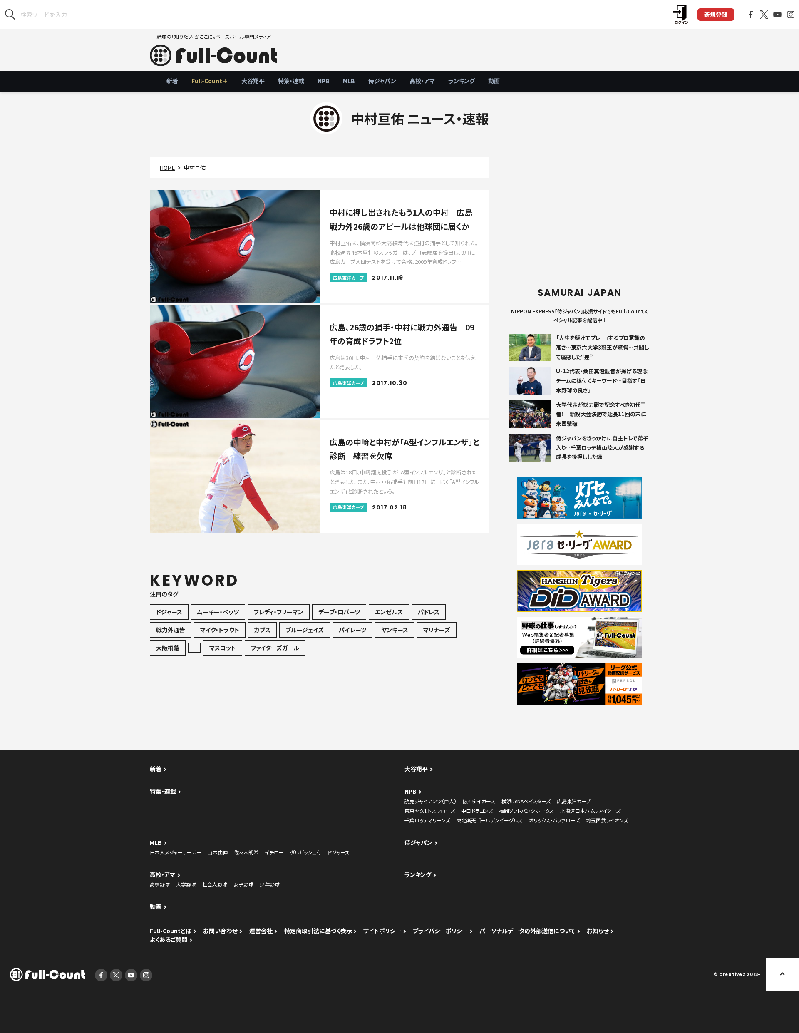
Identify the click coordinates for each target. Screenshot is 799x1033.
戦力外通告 (170, 630)
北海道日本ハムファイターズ (590, 810)
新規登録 (715, 14)
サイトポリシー (382, 930)
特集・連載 (291, 81)
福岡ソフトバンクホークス (526, 810)
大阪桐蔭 (167, 647)
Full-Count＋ (209, 81)
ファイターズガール (275, 647)
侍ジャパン (382, 81)
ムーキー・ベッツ (218, 612)
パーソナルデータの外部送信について (527, 930)
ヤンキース (394, 630)
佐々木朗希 (246, 852)
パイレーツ (352, 630)
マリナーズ (436, 630)
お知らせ (598, 930)
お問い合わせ (220, 930)
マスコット (222, 647)
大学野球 (186, 884)
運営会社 (261, 930)
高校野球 (160, 884)
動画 (494, 81)
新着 (172, 81)
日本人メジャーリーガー (175, 852)
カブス (262, 630)
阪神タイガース (479, 801)
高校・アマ (422, 81)
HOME (167, 167)
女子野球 (243, 884)
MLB (349, 81)
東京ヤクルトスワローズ (429, 810)
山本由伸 (218, 852)
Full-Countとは (170, 930)
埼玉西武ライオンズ (607, 820)
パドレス (428, 612)
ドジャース (169, 612)
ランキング (461, 81)
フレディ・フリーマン (278, 612)
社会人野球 (214, 884)
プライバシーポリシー (440, 930)
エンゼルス (389, 612)
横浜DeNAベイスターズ (526, 801)
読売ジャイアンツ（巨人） (430, 801)
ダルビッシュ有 (305, 852)
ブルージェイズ (304, 630)
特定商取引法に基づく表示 (318, 930)
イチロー (274, 852)
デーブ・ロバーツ (339, 612)
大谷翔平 (253, 81)
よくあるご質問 (168, 939)
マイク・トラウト (219, 630)
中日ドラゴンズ (477, 810)
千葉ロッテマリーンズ (427, 820)
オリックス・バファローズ (554, 820)
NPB (324, 81)
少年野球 (270, 884)
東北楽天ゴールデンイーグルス (489, 820)
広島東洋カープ (574, 801)
